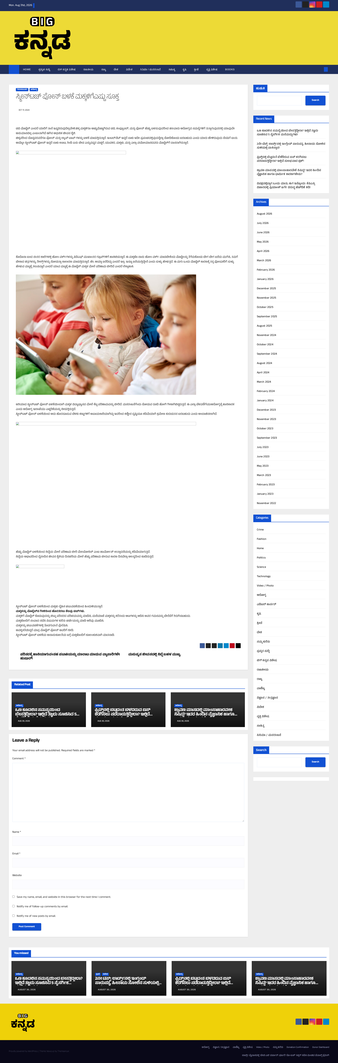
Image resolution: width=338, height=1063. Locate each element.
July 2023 (263, 447)
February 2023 (266, 485)
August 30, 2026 (27, 990)
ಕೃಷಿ (184, 69)
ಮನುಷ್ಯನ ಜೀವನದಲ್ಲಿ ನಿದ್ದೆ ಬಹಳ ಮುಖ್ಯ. (154, 655)
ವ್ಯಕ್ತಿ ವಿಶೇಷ (211, 69)
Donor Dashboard (320, 1047)
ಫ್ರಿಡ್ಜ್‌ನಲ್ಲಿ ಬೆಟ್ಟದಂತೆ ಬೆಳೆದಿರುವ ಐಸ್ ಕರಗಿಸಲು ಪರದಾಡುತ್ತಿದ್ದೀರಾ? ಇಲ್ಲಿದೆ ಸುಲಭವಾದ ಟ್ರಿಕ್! (122, 715)
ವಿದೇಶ (129, 69)
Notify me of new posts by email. (36, 916)
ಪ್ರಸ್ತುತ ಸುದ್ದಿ (44, 69)
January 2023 (265, 494)
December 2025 (266, 289)
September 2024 (267, 354)
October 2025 (265, 307)
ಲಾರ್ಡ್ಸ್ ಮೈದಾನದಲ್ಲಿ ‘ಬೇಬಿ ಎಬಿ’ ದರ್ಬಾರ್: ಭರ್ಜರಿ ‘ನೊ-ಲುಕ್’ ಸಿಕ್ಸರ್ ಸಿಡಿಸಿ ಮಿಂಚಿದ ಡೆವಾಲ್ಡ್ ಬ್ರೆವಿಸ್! (285, 1056)
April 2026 (263, 251)
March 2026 (264, 261)
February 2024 (266, 391)
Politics (261, 558)
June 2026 (263, 233)
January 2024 (265, 401)
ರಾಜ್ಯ (103, 69)
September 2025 (267, 317)
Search (315, 100)
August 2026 (264, 214)
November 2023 (266, 419)
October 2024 (265, 345)
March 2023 (264, 475)
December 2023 (266, 410)
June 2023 (263, 457)
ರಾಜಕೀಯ (88, 69)
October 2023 (265, 429)
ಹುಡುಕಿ (260, 88)
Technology (22, 89)
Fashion (261, 539)
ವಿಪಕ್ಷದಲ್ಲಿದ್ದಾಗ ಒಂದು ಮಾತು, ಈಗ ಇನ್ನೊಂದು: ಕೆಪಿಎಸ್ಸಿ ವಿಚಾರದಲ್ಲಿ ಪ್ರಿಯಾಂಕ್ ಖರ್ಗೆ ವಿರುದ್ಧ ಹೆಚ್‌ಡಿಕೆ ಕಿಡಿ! (286, 185)
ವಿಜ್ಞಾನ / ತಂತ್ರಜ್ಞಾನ (267, 698)
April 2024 (263, 373)
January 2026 (265, 279)
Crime (260, 530)
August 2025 (264, 326)
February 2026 (266, 270)
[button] (320, 69)
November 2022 (266, 503)
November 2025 (266, 298)
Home (27, 69)
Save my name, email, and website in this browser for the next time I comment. (64, 897)
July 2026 (263, 223)
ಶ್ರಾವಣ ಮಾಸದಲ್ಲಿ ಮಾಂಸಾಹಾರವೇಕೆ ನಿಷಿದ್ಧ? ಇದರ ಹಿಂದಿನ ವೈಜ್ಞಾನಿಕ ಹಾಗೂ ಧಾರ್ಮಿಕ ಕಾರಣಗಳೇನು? (204, 715)
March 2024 (264, 382)
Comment (19, 758)
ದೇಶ (116, 69)
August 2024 (264, 363)
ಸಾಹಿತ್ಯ (172, 69)
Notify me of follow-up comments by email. (42, 906)
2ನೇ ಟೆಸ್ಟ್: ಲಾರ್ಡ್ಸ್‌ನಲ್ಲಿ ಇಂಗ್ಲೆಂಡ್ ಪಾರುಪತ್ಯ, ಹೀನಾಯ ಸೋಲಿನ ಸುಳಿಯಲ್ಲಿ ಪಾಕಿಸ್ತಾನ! (291, 146)
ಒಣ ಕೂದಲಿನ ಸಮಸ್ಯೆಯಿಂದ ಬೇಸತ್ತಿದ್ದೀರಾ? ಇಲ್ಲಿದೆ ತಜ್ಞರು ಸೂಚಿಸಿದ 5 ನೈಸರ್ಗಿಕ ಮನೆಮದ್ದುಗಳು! (45, 715)
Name (16, 832)
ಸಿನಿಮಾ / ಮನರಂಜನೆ (150, 69)
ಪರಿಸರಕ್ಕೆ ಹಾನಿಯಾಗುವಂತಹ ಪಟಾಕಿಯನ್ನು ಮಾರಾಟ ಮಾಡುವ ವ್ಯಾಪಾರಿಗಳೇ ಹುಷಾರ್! (70, 657)
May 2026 (263, 242)
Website (17, 875)
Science (261, 567)
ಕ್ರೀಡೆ (196, 69)
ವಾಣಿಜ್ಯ (261, 689)
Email (16, 854)
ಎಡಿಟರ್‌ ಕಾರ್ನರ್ (266, 605)
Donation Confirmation (298, 1047)
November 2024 (266, 335)
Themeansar (63, 1051)
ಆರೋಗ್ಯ (34, 89)
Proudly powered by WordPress (23, 1051)
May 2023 (263, 466)
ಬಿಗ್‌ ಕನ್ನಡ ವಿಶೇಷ (67, 69)
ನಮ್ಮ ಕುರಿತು (263, 642)
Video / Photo (265, 586)
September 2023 (267, 438)
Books (230, 69)
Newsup (50, 1051)
